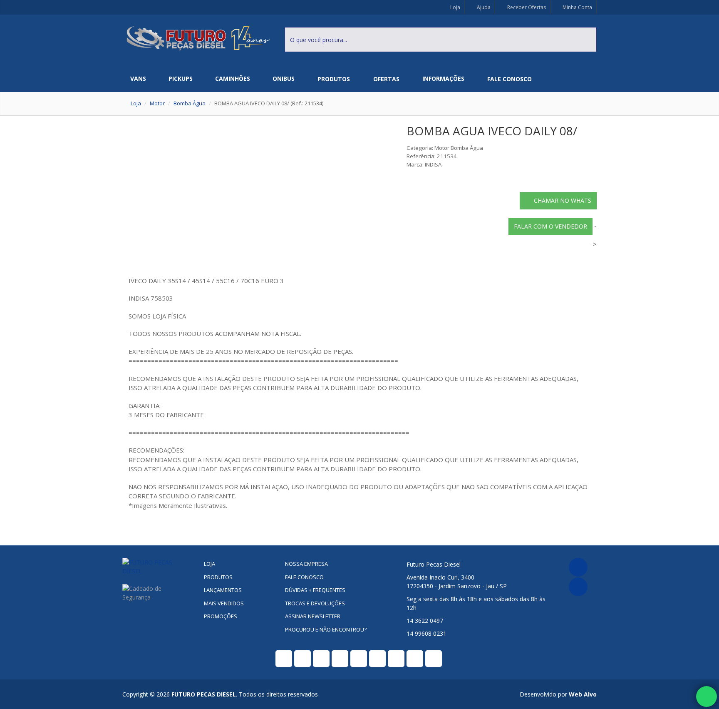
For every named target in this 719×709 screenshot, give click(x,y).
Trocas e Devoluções (315, 603)
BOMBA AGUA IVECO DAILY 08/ (492, 131)
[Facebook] (578, 567)
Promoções (220, 616)
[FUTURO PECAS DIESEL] (156, 566)
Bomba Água (190, 103)
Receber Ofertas (526, 7)
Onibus (284, 78)
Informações (443, 78)
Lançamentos (223, 590)
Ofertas (386, 79)
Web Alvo (583, 694)
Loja (454, 7)
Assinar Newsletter (312, 616)
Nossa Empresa (306, 563)
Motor (157, 103)
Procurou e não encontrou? (326, 629)
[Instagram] (578, 586)
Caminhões (232, 78)
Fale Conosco (509, 79)
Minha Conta (576, 7)
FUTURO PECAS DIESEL (203, 694)
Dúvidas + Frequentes (315, 590)
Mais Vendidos (224, 603)
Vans (138, 78)
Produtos (333, 79)
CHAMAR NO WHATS (562, 200)
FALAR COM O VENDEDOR (550, 226)
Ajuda (483, 7)
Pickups (181, 78)
